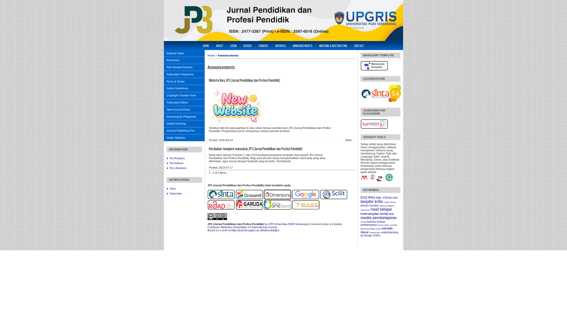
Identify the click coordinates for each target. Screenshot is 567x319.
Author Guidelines (177, 88)
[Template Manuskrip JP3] (374, 69)
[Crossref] (249, 198)
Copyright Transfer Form (181, 95)
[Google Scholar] (305, 198)
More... (350, 140)
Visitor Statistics (176, 137)
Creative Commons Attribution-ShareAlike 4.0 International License (275, 226)
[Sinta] (221, 198)
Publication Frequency (180, 74)
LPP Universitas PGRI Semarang (288, 224)
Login (233, 45)
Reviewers (173, 60)
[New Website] (235, 122)
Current (263, 45)
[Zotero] (372, 180)
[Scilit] (334, 198)
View (173, 188)
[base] (305, 208)
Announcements (303, 45)
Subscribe (176, 193)
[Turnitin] (374, 128)
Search (247, 45)
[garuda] (249, 208)
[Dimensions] (278, 198)
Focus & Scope (176, 81)
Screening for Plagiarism (181, 116)
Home (206, 45)
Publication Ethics (177, 102)
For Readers (177, 158)
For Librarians (178, 168)
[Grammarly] (389, 180)
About (219, 45)
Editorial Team (175, 53)
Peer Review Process (179, 67)
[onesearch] (277, 208)
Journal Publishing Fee (180, 130)
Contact (359, 45)
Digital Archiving (176, 123)
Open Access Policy (178, 109)
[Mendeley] (364, 180)
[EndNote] (380, 180)
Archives (280, 45)
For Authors (176, 163)
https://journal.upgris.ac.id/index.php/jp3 (255, 230)
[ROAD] (221, 208)
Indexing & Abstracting (333, 45)
